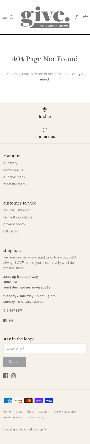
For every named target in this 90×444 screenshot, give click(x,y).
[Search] (13, 17)
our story (10, 163)
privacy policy (14, 224)
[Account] (76, 17)
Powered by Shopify (33, 429)
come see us (13, 170)
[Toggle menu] (4, 17)
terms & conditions (17, 217)
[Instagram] (11, 320)
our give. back (14, 177)
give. (16, 429)
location (44, 411)
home (7, 411)
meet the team (14, 184)
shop (19, 411)
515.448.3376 (13, 310)
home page (62, 74)
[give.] (45, 17)
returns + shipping (17, 210)
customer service (65, 411)
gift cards (10, 231)
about (30, 411)
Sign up (15, 362)
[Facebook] (4, 320)
